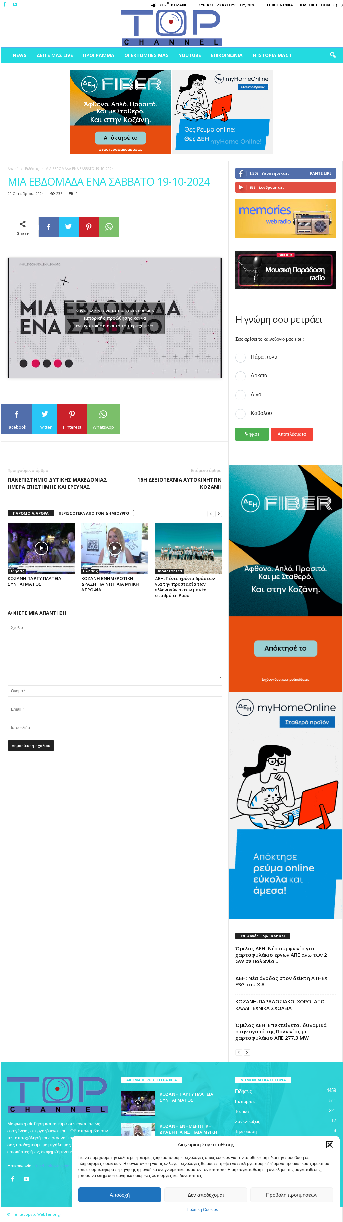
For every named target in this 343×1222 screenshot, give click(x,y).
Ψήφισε (252, 434)
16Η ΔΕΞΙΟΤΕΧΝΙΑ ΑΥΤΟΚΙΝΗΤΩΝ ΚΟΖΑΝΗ (179, 483)
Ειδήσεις (32, 168)
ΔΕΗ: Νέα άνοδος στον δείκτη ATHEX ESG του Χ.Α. (281, 981)
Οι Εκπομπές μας (146, 55)
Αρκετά (259, 375)
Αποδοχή (120, 1195)
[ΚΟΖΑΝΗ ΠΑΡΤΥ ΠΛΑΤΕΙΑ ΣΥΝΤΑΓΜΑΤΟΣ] (41, 548)
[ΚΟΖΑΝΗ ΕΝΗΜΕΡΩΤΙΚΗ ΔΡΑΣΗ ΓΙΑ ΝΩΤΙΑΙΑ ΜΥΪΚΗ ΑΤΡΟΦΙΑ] (114, 548)
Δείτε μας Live (55, 55)
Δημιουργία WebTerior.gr (38, 1214)
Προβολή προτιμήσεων (292, 1195)
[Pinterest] (89, 227)
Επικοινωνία (280, 4)
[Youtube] (15, 5)
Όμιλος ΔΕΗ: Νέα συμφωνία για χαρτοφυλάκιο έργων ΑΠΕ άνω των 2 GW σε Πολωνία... (281, 954)
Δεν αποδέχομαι (206, 1195)
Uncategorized (169, 571)
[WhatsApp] (109, 227)
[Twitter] (69, 227)
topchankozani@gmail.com (61, 1165)
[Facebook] (5, 5)
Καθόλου (261, 413)
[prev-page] (210, 513)
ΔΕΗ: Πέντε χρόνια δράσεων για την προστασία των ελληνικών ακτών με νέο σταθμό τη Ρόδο (185, 586)
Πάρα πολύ (264, 357)
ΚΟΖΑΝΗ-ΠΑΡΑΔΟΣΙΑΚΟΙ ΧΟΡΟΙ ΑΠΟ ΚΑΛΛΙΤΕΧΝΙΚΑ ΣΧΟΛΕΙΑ (280, 1004)
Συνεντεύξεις (247, 1121)
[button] (329, 1144)
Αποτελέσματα (292, 434)
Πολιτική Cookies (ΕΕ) (320, 4)
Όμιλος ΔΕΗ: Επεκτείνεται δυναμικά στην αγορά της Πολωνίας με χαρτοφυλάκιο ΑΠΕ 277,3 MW (281, 1031)
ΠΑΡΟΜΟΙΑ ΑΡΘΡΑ (31, 513)
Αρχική (13, 168)
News (19, 55)
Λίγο (256, 394)
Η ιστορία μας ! (272, 55)
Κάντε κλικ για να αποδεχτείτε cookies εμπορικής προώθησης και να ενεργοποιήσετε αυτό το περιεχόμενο (114, 318)
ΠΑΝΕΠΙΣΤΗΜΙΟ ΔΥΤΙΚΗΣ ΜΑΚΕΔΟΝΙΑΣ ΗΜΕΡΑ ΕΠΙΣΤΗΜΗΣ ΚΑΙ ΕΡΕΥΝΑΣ (57, 483)
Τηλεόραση (246, 1131)
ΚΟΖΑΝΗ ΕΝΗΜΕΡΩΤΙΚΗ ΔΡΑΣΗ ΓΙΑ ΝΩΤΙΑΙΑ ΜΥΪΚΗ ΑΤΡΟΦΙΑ (110, 584)
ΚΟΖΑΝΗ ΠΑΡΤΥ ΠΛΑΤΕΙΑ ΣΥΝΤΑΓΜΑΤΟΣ (34, 581)
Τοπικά (242, 1111)
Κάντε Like (320, 173)
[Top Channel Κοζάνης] (172, 28)
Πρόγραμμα (98, 55)
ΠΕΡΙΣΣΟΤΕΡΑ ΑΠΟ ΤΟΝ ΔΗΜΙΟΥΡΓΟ (94, 513)
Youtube (190, 55)
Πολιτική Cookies (202, 1209)
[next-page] (218, 513)
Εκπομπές (245, 1101)
